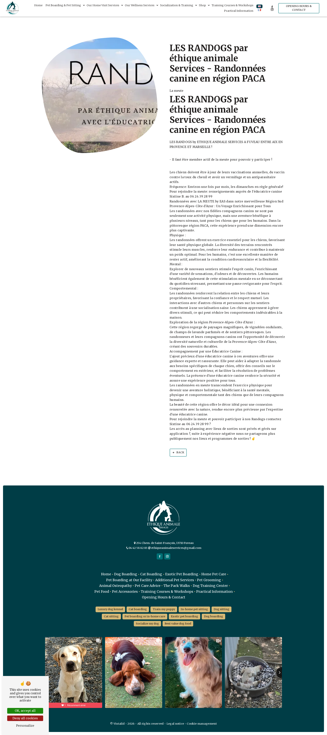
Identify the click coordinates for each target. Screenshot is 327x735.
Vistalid (119, 723)
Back (180, 452)
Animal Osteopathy (115, 586)
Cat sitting (111, 616)
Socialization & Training (176, 5)
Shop (202, 5)
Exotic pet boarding (184, 616)
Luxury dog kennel (110, 609)
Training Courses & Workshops (232, 5)
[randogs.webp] (99, 95)
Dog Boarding (125, 574)
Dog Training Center (210, 586)
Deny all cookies (25, 718)
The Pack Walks (177, 586)
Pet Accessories (125, 592)
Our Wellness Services (139, 5)
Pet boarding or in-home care (145, 616)
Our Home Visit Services (103, 5)
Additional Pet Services (174, 580)
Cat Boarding (151, 574)
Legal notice (175, 723)
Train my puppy (164, 609)
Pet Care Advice (147, 586)
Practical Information (238, 10)
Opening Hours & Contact (299, 8)
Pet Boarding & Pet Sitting (63, 5)
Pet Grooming (209, 580)
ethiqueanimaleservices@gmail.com (176, 548)
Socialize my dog (147, 623)
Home (38, 5)
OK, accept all (25, 710)
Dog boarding (213, 616)
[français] (259, 10)
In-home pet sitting (194, 609)
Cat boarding (138, 609)
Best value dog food (178, 623)
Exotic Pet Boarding (181, 574)
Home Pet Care (213, 574)
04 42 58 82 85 (138, 548)
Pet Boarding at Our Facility (129, 580)
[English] (259, 6)
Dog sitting (221, 609)
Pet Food (101, 592)
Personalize (25, 725)
